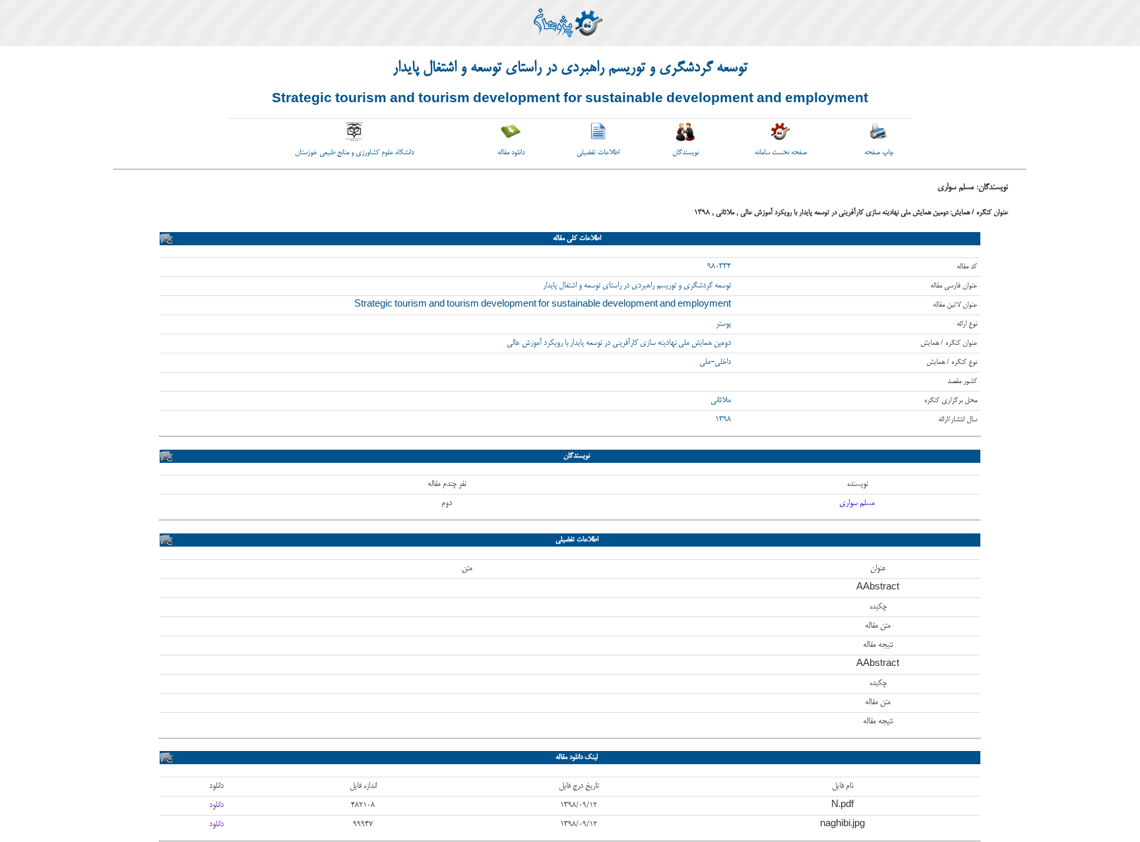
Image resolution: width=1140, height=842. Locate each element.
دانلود (216, 805)
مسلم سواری (857, 503)
